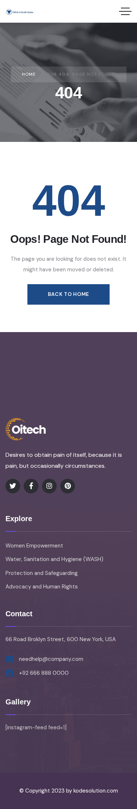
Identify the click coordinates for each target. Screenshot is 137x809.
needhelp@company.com (51, 659)
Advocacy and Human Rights (41, 586)
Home (29, 74)
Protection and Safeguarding (41, 573)
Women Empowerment (34, 545)
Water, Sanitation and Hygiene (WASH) (54, 559)
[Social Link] (12, 486)
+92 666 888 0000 (44, 673)
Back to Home (68, 294)
